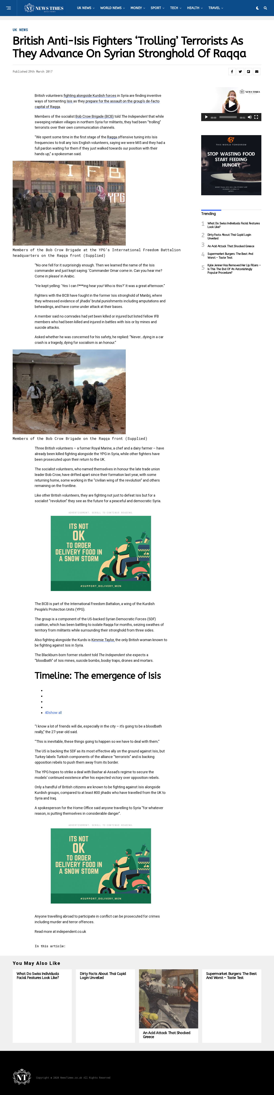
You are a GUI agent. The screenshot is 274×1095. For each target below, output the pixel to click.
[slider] (228, 117)
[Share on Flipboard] (248, 71)
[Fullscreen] (256, 117)
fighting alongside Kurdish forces (90, 95)
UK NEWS (84, 8)
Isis (70, 101)
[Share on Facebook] (232, 71)
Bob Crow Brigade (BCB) (94, 116)
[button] (231, 104)
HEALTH (193, 8)
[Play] (206, 117)
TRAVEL (214, 8)
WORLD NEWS (111, 8)
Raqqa (112, 137)
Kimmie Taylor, (103, 640)
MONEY (136, 8)
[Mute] (250, 117)
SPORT (156, 8)
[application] (231, 104)
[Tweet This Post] (240, 71)
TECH (174, 8)
